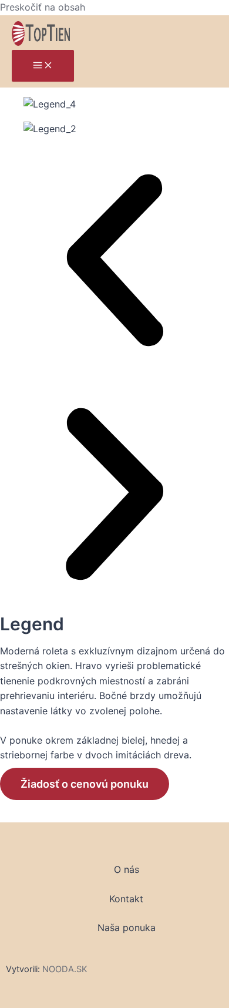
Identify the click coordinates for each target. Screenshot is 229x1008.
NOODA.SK (64, 969)
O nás (126, 869)
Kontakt (126, 899)
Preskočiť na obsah (42, 7)
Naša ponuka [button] (126, 927)
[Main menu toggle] (43, 66)
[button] (114, 262)
